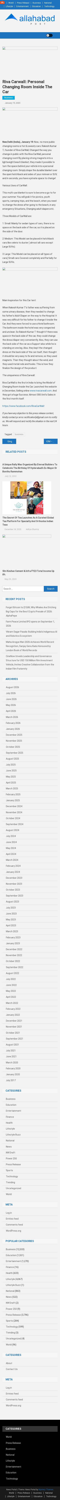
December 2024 (14, 806)
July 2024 (11, 836)
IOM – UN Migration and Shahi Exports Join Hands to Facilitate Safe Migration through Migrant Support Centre (52, 441)
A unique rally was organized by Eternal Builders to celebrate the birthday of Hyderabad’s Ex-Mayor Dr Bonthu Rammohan (29, 468)
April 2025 (11, 782)
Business (37, 3)
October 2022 (13, 961)
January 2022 (13, 1015)
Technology (49, 6)
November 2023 (14, 884)
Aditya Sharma (32, 529)
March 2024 (12, 860)
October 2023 (13, 889)
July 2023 (11, 907)
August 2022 (12, 973)
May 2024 (11, 848)
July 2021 (11, 1050)
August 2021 (12, 1044)
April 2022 (11, 997)
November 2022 (14, 955)
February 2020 (13, 1068)
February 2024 (13, 866)
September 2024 (14, 824)
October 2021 (13, 1033)
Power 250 (11, 1158)
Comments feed (14, 1224)
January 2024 (13, 872)
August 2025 (12, 758)
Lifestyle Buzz (13, 1134)
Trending (10, 1182)
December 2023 (14, 878)
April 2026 (11, 711)
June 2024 (11, 842)
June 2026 (11, 699)
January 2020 (13, 1074)
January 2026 (13, 729)
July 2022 (11, 979)
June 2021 (11, 1056)
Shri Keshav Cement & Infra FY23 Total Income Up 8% (28, 573)
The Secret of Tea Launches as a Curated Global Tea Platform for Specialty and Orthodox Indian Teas (28, 521)
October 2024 (13, 818)
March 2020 (12, 1062)
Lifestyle (9, 6)
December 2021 (14, 1020)
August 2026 (12, 687)
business (19, 434)
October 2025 (13, 747)
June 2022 (11, 985)
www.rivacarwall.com (41, 390)
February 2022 (13, 1009)
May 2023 (11, 919)
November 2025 (14, 741)
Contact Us (12, 1369)
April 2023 (11, 925)
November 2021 (14, 1026)
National (48, 3)
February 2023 (13, 937)
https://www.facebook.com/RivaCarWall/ (23, 406)
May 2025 (11, 776)
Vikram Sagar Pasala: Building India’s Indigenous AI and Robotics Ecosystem (31, 633)
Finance (10, 1117)
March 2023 (12, 931)
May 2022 (11, 991)
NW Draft (10, 1152)
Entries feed (12, 1218)
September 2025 (14, 753)
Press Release (23, 3)
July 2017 (11, 1080)
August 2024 (12, 830)
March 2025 (12, 788)
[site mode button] (49, 35)
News (9, 1146)
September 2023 (14, 895)
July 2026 (11, 693)
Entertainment (22, 6)
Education (36, 6)
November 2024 (14, 812)
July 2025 (11, 764)
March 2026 (12, 717)
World (11, 3)
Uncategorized (13, 1188)
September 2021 (14, 1038)
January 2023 (13, 943)
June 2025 (11, 770)
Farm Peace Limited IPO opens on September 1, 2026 (30, 623)
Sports (9, 1170)
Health (9, 1123)
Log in (9, 1213)
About (9, 1363)
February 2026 (13, 723)
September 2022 (14, 967)
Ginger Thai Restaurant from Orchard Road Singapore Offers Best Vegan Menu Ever (12, 441)
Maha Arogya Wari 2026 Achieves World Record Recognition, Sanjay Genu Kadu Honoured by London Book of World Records (30, 646)
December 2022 (14, 949)
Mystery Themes (46, 1489)
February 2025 (13, 794)
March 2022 (12, 1003)
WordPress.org (13, 1230)
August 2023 (12, 901)
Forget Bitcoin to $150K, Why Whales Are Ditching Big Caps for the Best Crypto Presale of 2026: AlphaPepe (31, 611)
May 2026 (11, 705)
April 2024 (11, 854)
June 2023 (11, 913)
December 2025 (14, 735)
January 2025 (13, 800)
